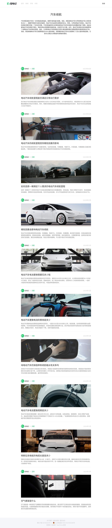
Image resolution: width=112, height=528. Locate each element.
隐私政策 (56, 520)
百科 (33, 471)
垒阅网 (53, 525)
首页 (22, 3)
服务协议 (62, 520)
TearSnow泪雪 (61, 525)
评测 (31, 3)
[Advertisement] (56, 54)
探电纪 (27, 69)
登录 (103, 3)
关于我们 (49, 520)
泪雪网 (48, 525)
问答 (36, 3)
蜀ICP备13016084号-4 (44, 523)
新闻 (27, 3)
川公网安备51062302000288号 (65, 523)
